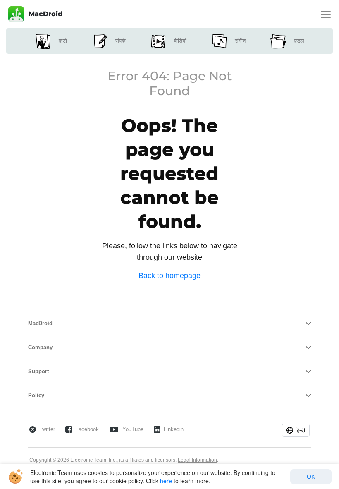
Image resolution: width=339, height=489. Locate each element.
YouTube (132, 429)
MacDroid (45, 14)
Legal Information (197, 460)
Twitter (47, 429)
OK (311, 476)
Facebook (87, 429)
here (166, 481)
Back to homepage (169, 275)
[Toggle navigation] (326, 14)
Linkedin (174, 429)
